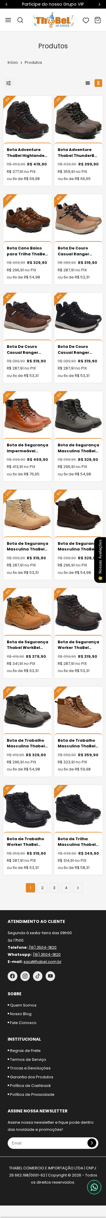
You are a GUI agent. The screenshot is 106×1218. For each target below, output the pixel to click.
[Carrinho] (97, 20)
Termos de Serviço (27, 1059)
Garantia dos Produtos (31, 1077)
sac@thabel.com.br (43, 961)
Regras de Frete (25, 1050)
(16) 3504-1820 (43, 947)
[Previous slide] (6, 4)
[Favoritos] (86, 20)
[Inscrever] (91, 1143)
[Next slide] (99, 4)
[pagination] (78, 888)
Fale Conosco (23, 1023)
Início (13, 62)
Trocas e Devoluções (30, 1068)
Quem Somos (23, 1005)
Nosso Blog (20, 1014)
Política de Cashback (30, 1085)
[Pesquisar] (20, 20)
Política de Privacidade (31, 1094)
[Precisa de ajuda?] (94, 1187)
